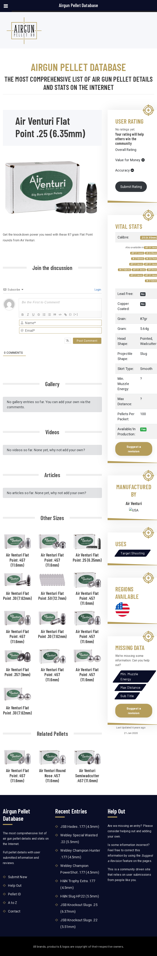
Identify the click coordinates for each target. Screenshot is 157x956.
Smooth (146, 369)
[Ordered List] (44, 314)
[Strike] (38, 314)
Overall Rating (126, 150)
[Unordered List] (49, 314)
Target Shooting (132, 553)
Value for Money (128, 160)
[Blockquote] (54, 314)
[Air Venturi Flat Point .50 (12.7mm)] (52, 579)
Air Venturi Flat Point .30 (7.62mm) (17, 596)
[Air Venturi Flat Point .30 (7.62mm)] (17, 579)
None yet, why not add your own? (59, 450)
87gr (143, 319)
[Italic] (28, 314)
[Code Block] (60, 314)
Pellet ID (14, 894)
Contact (14, 911)
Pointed (146, 339)
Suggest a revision (134, 449)
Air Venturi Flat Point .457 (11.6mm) (17, 559)
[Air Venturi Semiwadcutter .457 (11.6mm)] (87, 757)
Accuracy (122, 170)
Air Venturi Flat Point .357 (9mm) (17, 672)
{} (70, 314)
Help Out (15, 885)
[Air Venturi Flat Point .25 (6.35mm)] (87, 541)
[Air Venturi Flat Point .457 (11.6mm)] (17, 541)
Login (97, 289)
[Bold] (22, 314)
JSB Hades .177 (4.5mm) (79, 827)
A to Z (12, 902)
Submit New (17, 877)
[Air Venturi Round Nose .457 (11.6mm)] (52, 757)
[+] (76, 314)
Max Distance (130, 687)
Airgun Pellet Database (78, 5)
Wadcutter (148, 344)
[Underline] (33, 314)
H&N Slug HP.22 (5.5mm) (79, 896)
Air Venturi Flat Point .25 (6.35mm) (87, 557)
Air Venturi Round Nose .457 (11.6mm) (52, 775)
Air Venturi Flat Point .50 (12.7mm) (52, 596)
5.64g (144, 329)
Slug (143, 354)
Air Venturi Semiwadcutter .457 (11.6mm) (87, 775)
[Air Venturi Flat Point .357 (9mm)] (17, 656)
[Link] (65, 314)
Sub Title (127, 696)
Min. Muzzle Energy (129, 676)
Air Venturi (134, 503)
